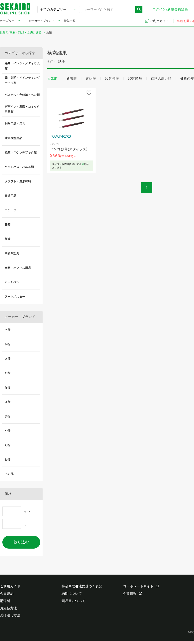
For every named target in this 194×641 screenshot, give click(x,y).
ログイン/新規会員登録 (170, 9)
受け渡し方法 (10, 615)
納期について (72, 593)
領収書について (73, 601)
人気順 (52, 78)
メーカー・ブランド (41, 20)
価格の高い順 (161, 78)
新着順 (71, 78)
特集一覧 (69, 20)
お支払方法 (8, 608)
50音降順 (135, 78)
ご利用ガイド (160, 21)
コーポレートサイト (138, 586)
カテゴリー (7, 20)
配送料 (5, 601)
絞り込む (21, 542)
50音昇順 (112, 78)
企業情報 (130, 593)
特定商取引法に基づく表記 (82, 586)
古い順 (91, 78)
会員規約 (6, 593)
